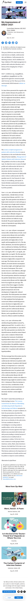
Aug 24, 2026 (9, 571)
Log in (9, 597)
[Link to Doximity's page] (14, 529)
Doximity (13, 541)
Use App (19, 2)
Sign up (19, 597)
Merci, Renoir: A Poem (14, 509)
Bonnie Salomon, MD (14, 511)
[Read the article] (14, 498)
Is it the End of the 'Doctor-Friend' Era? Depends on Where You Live (14, 536)
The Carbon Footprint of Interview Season (14, 564)
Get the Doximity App (9, 591)
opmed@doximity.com (9, 479)
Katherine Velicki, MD (14, 568)
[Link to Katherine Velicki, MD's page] (14, 559)
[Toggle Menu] (26, 2)
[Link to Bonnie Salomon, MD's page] (14, 504)
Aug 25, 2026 (9, 514)
